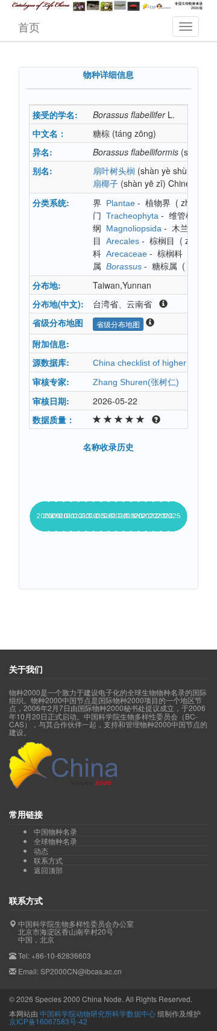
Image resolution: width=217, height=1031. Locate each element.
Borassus (124, 266)
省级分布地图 (118, 324)
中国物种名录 (55, 831)
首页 (29, 26)
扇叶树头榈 (114, 171)
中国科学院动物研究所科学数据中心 (98, 1013)
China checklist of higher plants (152, 363)
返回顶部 (48, 869)
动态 (41, 851)
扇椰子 (105, 184)
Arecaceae (126, 254)
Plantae (120, 203)
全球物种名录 (55, 841)
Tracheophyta (132, 216)
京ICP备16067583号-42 (48, 1021)
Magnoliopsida (134, 228)
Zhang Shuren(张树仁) (136, 382)
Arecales (122, 241)
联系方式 (48, 860)
